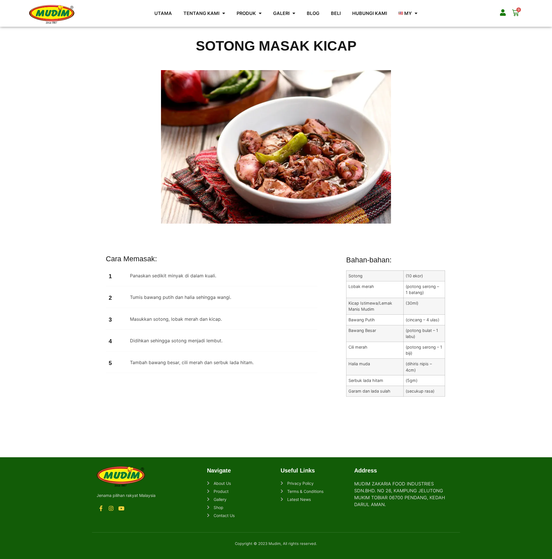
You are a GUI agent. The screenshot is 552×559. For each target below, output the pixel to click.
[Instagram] (111, 508)
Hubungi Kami (369, 13)
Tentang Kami (201, 13)
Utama (163, 13)
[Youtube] (121, 508)
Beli (336, 13)
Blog (313, 13)
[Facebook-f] (101, 508)
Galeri (281, 13)
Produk (246, 13)
